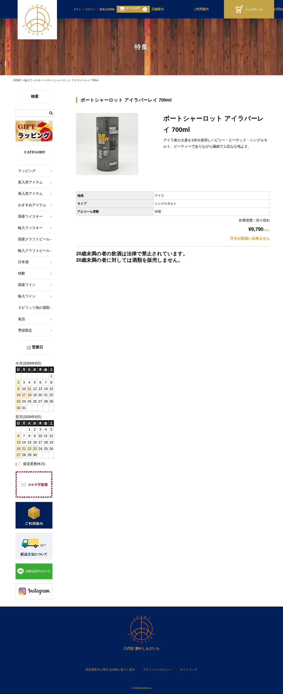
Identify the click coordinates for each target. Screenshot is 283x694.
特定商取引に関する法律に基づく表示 (110, 669)
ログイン (90, 9)
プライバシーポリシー (157, 669)
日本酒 (23, 262)
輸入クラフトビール (34, 251)
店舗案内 (157, 9)
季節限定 (25, 330)
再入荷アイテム (30, 194)
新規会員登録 (107, 9)
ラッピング (27, 171)
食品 (21, 319)
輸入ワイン (27, 296)
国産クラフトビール (34, 239)
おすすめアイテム (32, 205)
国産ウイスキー (30, 216)
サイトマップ (188, 669)
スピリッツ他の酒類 (34, 308)
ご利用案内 (201, 9)
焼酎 (21, 273)
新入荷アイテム (30, 182)
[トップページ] (249, 9)
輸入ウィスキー (30, 228)
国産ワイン (27, 285)
